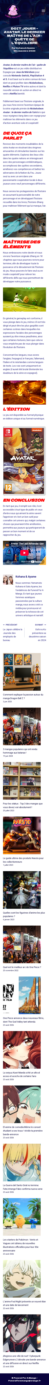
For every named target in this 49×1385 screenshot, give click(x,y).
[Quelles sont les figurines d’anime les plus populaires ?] (24, 890)
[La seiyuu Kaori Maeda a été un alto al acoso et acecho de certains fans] (24, 1050)
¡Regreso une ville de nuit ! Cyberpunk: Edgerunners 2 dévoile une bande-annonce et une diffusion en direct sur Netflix (24, 1360)
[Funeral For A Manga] (13, 11)
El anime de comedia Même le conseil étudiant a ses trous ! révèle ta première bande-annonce (23, 1131)
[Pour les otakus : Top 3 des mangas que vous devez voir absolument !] (24, 781)
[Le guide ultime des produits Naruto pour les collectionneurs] (24, 835)
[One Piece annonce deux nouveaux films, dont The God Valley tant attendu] (24, 995)
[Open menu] (43, 11)
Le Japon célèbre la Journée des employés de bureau (12, 633)
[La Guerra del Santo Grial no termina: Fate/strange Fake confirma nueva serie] (24, 1162)
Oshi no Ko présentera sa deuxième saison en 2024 (37, 633)
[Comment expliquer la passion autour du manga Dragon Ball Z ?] (24, 672)
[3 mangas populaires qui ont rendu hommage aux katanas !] (24, 726)
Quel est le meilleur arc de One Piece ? (22, 967)
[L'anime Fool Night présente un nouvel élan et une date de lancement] (24, 1279)
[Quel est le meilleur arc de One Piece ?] (24, 944)
